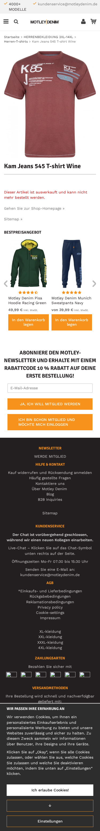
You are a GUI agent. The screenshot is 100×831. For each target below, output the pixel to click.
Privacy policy (50, 607)
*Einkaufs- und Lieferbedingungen (50, 591)
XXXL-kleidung (50, 642)
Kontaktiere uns (50, 483)
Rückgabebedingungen (50, 596)
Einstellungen (50, 821)
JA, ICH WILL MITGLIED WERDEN (50, 404)
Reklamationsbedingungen (50, 602)
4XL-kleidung (50, 648)
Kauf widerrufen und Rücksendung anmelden (50, 472)
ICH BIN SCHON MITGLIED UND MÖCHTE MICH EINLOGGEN (46, 422)
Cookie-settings (50, 612)
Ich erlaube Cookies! (50, 790)
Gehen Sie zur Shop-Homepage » (34, 208)
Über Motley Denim (50, 489)
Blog (50, 494)
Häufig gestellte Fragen (50, 478)
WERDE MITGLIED (50, 456)
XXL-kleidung (50, 637)
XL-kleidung (50, 631)
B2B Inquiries (50, 499)
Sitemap (50, 513)
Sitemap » (13, 219)
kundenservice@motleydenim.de (67, 4)
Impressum (50, 618)
